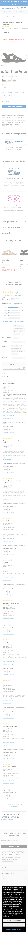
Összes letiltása (14, 925)
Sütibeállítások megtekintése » (14, 929)
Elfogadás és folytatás (14, 920)
